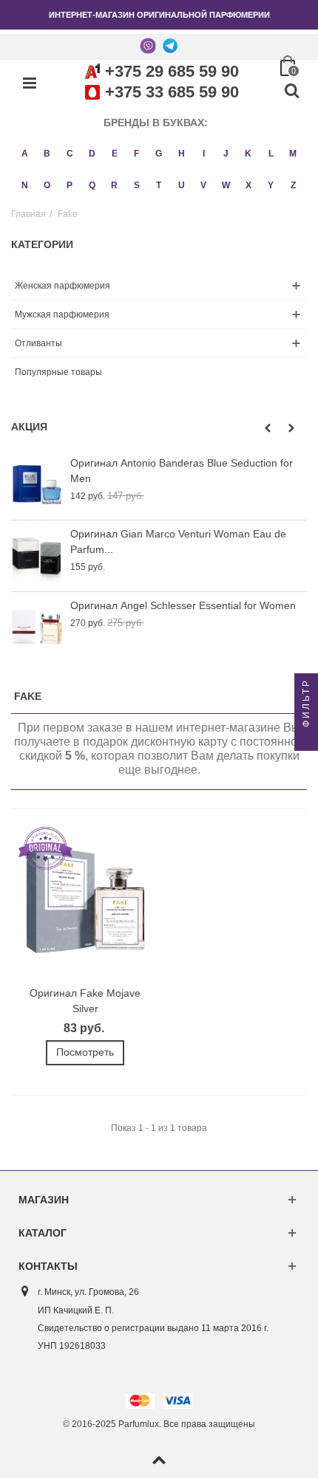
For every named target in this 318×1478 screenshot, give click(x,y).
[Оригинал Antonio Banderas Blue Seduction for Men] (37, 485)
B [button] (47, 153)
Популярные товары (58, 372)
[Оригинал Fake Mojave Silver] (85, 903)
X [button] (248, 185)
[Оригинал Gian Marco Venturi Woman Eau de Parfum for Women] (37, 555)
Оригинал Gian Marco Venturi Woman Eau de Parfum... (178, 541)
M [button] (293, 153)
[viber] (148, 45)
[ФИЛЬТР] (306, 739)
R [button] (114, 185)
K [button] (248, 153)
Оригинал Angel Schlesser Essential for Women (183, 605)
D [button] (92, 153)
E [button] (115, 153)
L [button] (271, 153)
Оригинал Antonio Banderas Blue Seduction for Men (181, 470)
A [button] (24, 153)
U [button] (181, 185)
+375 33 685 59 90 (172, 92)
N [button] (24, 185)
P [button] (69, 185)
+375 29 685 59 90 (172, 71)
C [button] (70, 153)
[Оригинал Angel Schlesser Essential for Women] (37, 627)
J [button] (226, 153)
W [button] (226, 185)
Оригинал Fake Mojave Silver (85, 1000)
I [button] (204, 153)
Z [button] (293, 185)
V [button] (203, 185)
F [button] (136, 153)
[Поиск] (291, 91)
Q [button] (92, 185)
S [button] (137, 185)
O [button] (47, 185)
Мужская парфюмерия (62, 314)
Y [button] (271, 185)
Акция (29, 427)
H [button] (181, 153)
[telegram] (170, 45)
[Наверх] (159, 1461)
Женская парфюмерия (62, 286)
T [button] (158, 185)
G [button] (158, 153)
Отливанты (38, 343)
